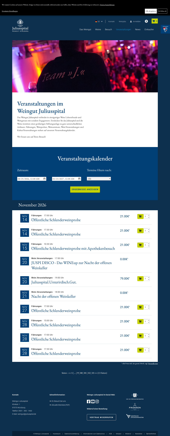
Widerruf (128, 434)
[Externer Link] (88, 402)
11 (85, 372)
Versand (118, 434)
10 (81, 372)
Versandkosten (153, 363)
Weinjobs (122, 21)
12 (89, 372)
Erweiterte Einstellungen (10, 11)
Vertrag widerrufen (101, 417)
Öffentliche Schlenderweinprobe (56, 219)
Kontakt (111, 21)
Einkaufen (149, 29)
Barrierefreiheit (151, 434)
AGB (110, 434)
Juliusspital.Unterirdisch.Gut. (54, 282)
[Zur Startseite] (20, 25)
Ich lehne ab (162, 11)
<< (69, 372)
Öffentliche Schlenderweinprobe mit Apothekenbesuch (73, 248)
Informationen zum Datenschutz (94, 434)
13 (93, 372)
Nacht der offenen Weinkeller (53, 296)
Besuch (108, 29)
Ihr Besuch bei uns (59, 401)
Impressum (56, 434)
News (138, 29)
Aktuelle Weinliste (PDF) (61, 405)
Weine (98, 29)
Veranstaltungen (123, 29)
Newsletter (138, 434)
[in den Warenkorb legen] (140, 216)
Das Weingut (85, 29)
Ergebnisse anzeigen (85, 189)
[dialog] (85, 7)
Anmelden (137, 21)
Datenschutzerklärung (107, 5)
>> (96, 372)
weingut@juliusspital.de (27, 414)
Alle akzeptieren (151, 11)
